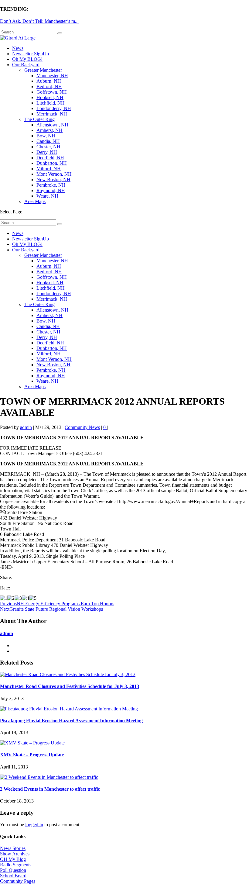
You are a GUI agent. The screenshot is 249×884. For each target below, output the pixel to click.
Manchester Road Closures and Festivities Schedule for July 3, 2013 (69, 686)
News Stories (13, 848)
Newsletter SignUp (30, 53)
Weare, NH (47, 196)
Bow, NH (45, 135)
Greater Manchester (43, 70)
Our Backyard (25, 64)
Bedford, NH (49, 86)
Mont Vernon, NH (54, 174)
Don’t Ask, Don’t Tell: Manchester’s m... (39, 21)
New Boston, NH (53, 179)
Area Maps (35, 201)
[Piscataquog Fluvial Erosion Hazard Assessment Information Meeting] (69, 708)
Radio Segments (15, 864)
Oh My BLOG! (27, 59)
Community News (82, 427)
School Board (13, 875)
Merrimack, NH (51, 113)
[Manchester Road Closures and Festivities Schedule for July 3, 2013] (67, 674)
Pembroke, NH (51, 185)
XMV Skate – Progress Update (32, 754)
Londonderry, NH (53, 108)
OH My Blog (13, 859)
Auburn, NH (48, 81)
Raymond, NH (50, 190)
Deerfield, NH (50, 157)
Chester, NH (48, 146)
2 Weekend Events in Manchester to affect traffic (50, 789)
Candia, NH (48, 141)
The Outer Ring (39, 119)
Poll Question (13, 870)
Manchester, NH (52, 75)
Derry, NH (46, 152)
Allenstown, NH (52, 124)
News (17, 48)
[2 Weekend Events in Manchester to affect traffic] (49, 777)
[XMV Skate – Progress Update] (32, 742)
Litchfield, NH (50, 102)
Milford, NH (48, 168)
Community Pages (17, 881)
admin (26, 427)
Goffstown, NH (51, 92)
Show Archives (14, 853)
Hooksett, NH (49, 97)
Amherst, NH (49, 130)
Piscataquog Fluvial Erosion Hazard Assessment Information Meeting (71, 720)
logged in (34, 824)
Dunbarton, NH (51, 163)
